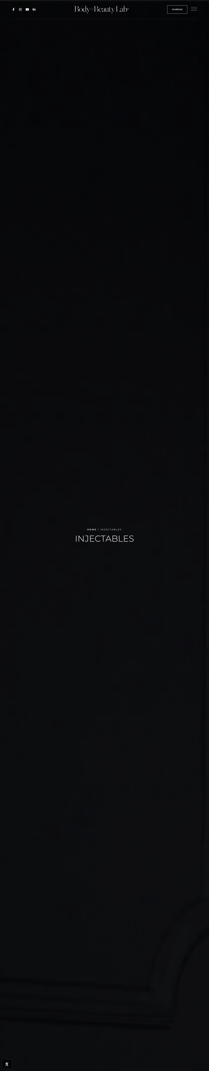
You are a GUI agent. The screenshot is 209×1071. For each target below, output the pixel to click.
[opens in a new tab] (13, 9)
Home (92, 529)
